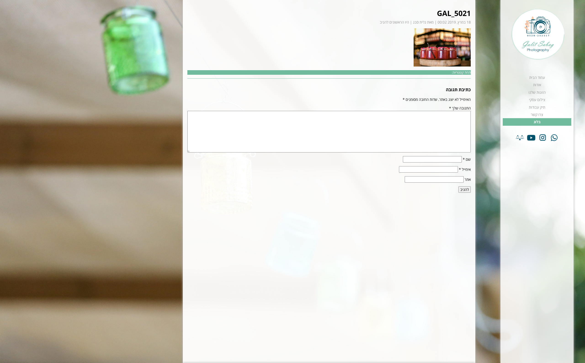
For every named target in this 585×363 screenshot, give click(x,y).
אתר (468, 179)
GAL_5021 (454, 13)
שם (467, 159)
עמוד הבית (537, 77)
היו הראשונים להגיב (394, 22)
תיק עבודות (537, 107)
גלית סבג (419, 22)
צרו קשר (537, 114)
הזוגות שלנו (537, 92)
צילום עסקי (537, 99)
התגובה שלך (460, 108)
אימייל (465, 169)
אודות (537, 84)
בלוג (537, 121)
